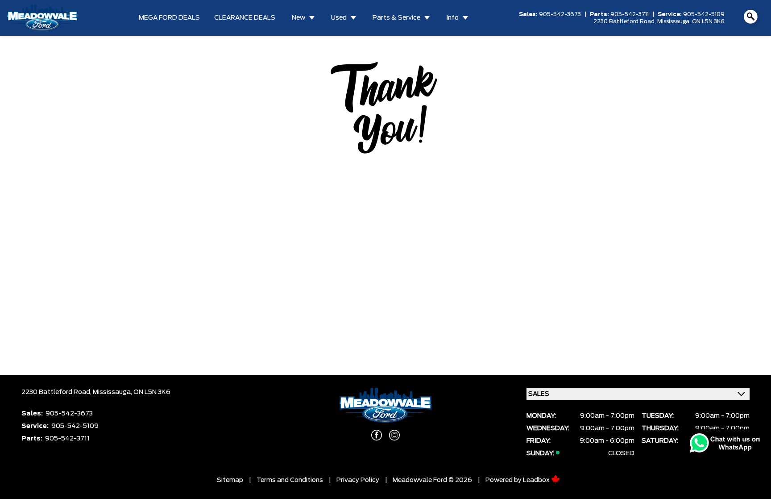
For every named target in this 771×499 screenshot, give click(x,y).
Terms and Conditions (290, 480)
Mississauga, (674, 21)
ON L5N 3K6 (708, 21)
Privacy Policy (357, 480)
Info (452, 18)
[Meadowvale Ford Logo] (42, 17)
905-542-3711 (629, 14)
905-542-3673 (560, 14)
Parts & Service (396, 18)
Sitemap (230, 480)
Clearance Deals (244, 18)
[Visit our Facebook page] (376, 435)
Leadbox (537, 480)
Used (339, 18)
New (298, 18)
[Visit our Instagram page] (394, 435)
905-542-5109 (704, 14)
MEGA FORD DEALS (169, 18)
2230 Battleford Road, (625, 21)
